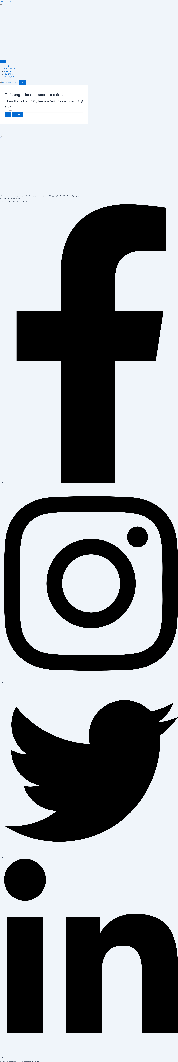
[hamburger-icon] (3, 61)
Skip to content (6, 1)
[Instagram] (91, 682)
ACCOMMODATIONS (12, 69)
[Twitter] (91, 857)
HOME (6, 66)
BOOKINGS (8, 71)
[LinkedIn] (91, 1057)
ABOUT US (8, 74)
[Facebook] (91, 482)
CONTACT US (9, 77)
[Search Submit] (8, 114)
